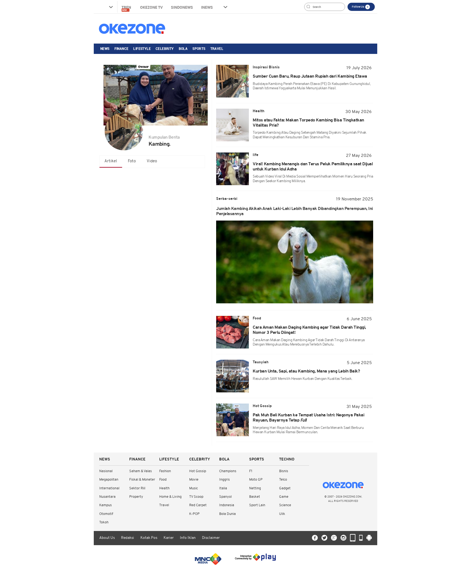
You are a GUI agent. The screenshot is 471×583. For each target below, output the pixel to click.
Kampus (105, 505)
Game (283, 497)
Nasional (106, 471)
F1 (250, 471)
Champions (227, 471)
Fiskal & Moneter (142, 479)
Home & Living (170, 497)
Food (163, 479)
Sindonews (182, 7)
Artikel (110, 161)
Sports (198, 48)
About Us (107, 538)
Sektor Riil (137, 488)
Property (136, 497)
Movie (193, 479)
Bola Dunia (227, 514)
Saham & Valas (140, 471)
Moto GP (255, 479)
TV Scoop (196, 497)
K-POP (194, 514)
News (105, 48)
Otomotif (106, 514)
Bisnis (283, 471)
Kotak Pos (148, 538)
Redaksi (127, 538)
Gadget (285, 488)
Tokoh (103, 522)
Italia (223, 488)
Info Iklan (188, 538)
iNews (207, 7)
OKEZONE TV (151, 7)
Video (152, 161)
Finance (121, 48)
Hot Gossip (197, 471)
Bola (183, 48)
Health (164, 488)
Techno (286, 459)
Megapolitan (108, 479)
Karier (169, 538)
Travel (216, 48)
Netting (255, 488)
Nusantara (107, 497)
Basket (254, 497)
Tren (127, 8)
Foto (132, 161)
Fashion (165, 471)
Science (285, 505)
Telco (283, 479)
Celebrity (165, 48)
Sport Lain (257, 505)
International (109, 488)
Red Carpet (198, 505)
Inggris (224, 479)
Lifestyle (142, 48)
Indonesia (226, 505)
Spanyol (225, 497)
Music (193, 488)
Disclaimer (211, 538)
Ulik (282, 514)
